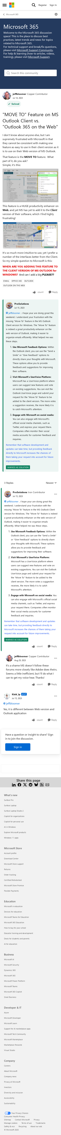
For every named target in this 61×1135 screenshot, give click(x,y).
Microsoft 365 (12, 14)
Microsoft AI (9, 959)
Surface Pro (8, 800)
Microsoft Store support (14, 864)
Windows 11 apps (11, 837)
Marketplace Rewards (13, 1045)
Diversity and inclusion (13, 1092)
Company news (10, 1076)
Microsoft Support (38, 57)
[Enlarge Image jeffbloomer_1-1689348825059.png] (30, 235)
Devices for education (13, 911)
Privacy (36, 1119)
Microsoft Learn (10, 1023)
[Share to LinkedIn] (14, 784)
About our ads (36, 1126)
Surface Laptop (10, 805)
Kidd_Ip (16, 694)
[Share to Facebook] (19, 784)
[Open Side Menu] (4, 5)
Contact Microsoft (22, 1119)
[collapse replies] (30, 489)
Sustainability (9, 1103)
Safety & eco (9, 1126)
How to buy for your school (15, 928)
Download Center (11, 858)
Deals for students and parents (16, 938)
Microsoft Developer (12, 1018)
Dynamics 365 (10, 970)
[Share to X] (25, 784)
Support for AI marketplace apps (17, 1028)
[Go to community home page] (11, 5)
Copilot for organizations (14, 816)
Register (42, 5)
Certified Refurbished (13, 880)
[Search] (34, 5)
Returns (7, 869)
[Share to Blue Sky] (36, 784)
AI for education (10, 944)
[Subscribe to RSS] (42, 784)
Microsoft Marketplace (13, 1039)
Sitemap (7, 1119)
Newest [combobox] (51, 483)
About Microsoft (10, 1071)
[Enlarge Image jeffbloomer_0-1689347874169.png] (30, 185)
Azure (6, 1012)
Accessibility (9, 1098)
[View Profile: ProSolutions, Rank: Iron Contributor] (7, 494)
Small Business (10, 997)
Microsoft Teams (10, 986)
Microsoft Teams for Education (16, 917)
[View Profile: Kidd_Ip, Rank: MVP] (6, 696)
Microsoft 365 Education (14, 922)
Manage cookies (10, 1123)
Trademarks (40, 1123)
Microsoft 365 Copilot (13, 991)
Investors (8, 1087)
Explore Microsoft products (15, 832)
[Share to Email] (47, 784)
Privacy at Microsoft (12, 1082)
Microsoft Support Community (35, 50)
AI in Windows (10, 827)
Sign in (18, 747)
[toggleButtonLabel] (56, 14)
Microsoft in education (13, 906)
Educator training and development (18, 933)
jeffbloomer (19, 93)
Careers (7, 1065)
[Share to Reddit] (30, 784)
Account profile (10, 853)
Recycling (22, 1126)
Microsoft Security (11, 965)
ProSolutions (21, 303)
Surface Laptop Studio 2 (14, 811)
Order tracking (10, 874)
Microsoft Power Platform (14, 981)
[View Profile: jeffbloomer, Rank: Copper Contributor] (7, 95)
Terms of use (27, 1123)
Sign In (53, 5)
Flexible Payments (11, 891)
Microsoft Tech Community (15, 1034)
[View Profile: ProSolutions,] (9, 305)
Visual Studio (9, 1050)
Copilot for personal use (14, 821)
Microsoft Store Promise (14, 885)
